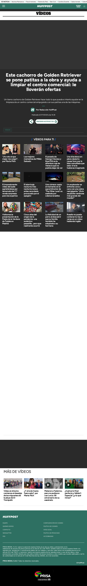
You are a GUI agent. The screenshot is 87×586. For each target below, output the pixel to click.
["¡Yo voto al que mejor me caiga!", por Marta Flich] (11, 149)
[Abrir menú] (3, 6)
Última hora (78, 6)
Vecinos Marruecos (18, 2)
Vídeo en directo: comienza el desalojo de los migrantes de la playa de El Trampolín (13, 495)
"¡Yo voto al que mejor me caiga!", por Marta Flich (10, 158)
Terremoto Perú (43, 2)
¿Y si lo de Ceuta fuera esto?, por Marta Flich (31, 493)
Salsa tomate (75, 2)
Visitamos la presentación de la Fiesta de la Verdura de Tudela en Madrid (11, 219)
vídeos (8, 130)
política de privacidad (52, 533)
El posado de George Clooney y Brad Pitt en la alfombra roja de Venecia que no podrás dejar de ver (54, 162)
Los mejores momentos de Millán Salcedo (33, 158)
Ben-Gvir (53, 2)
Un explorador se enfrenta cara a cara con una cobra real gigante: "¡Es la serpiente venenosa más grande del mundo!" (75, 191)
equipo (5, 523)
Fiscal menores (31, 2)
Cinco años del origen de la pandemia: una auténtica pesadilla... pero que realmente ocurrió (32, 220)
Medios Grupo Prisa (43, 579)
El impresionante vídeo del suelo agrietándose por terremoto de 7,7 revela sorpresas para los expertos (10, 190)
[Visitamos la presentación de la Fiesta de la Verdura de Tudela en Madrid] (11, 207)
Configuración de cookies (53, 523)
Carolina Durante (63, 2)
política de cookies (51, 526)
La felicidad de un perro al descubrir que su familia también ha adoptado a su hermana (53, 220)
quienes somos (8, 526)
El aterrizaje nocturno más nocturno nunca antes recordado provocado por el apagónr (31, 190)
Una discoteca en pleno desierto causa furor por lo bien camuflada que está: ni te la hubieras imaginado (76, 162)
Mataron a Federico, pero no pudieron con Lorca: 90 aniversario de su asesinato (53, 495)
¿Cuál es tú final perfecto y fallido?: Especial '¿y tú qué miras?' (73, 494)
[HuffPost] (10, 516)
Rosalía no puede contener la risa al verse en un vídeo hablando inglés (74, 218)
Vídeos (43, 13)
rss (4, 536)
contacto (6, 530)
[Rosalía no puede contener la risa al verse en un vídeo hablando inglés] (76, 207)
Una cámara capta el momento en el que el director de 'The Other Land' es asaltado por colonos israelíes (53, 190)
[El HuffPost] (45, 6)
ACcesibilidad (48, 536)
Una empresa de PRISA (43, 574)
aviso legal (48, 530)
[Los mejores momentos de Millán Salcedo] (33, 149)
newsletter (7, 533)
